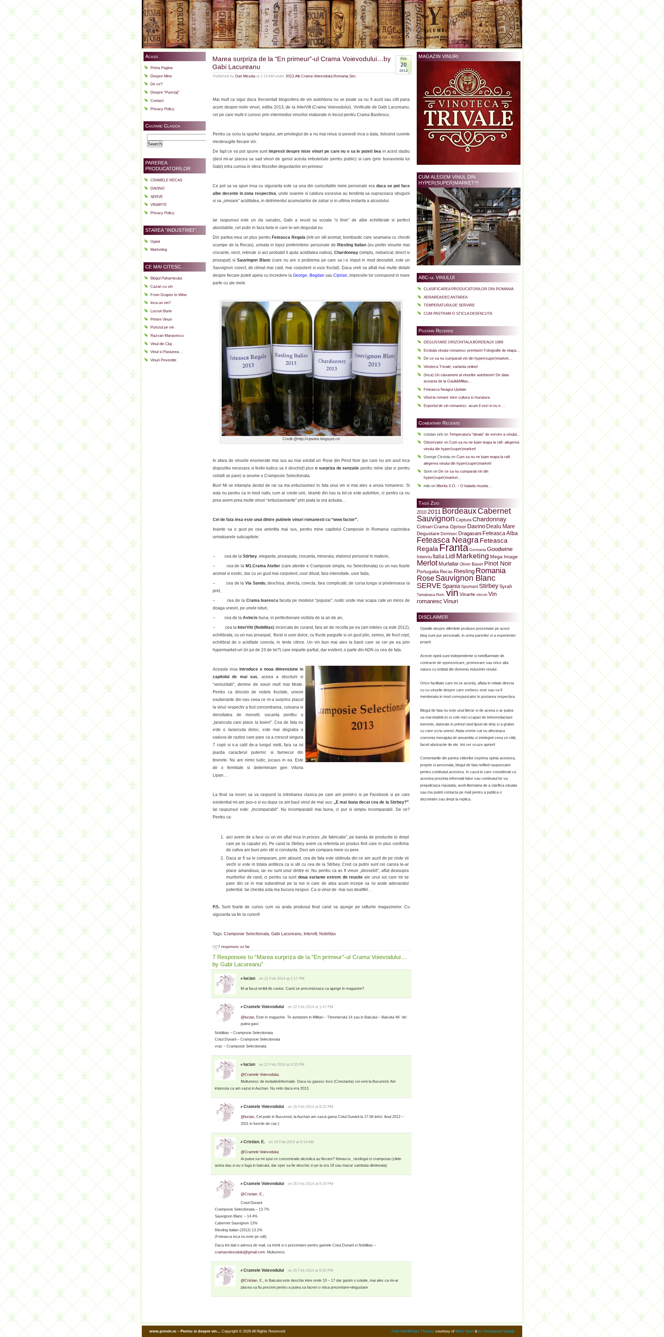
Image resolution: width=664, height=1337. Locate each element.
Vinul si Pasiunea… (166, 352)
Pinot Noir (497, 563)
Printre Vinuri (161, 319)
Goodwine (500, 549)
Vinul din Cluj (161, 344)
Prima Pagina (161, 68)
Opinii (155, 241)
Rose (425, 578)
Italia (438, 556)
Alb (297, 76)
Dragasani (469, 533)
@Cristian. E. (252, 1194)
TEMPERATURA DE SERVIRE (449, 305)
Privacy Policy (162, 109)
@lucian (247, 1017)
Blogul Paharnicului (166, 278)
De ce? (156, 84)
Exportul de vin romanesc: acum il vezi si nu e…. (464, 406)
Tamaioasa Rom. (431, 594)
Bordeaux (459, 510)
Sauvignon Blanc (465, 577)
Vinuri (450, 601)
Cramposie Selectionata (246, 933)
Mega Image (504, 556)
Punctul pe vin (162, 327)
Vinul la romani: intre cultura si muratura (457, 397)
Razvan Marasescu (167, 335)
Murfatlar (449, 564)
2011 (434, 511)
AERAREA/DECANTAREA (446, 297)
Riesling (464, 571)
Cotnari (425, 526)
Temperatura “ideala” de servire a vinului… (484, 434)
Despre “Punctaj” (164, 92)
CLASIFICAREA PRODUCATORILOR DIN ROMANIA (469, 289)
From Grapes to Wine (168, 295)
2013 (290, 76)
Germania (477, 550)
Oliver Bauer (471, 564)
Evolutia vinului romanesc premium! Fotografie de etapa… (472, 350)
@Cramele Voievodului (259, 1074)
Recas (446, 571)
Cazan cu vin (161, 286)
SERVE (156, 197)
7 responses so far (234, 947)
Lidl (450, 556)
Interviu (424, 556)
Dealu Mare (500, 526)
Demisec (449, 533)
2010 (421, 512)
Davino (476, 526)
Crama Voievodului (316, 76)
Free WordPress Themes (412, 1331)
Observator (433, 442)
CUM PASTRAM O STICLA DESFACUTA (458, 313)
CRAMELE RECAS (166, 180)
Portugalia (428, 571)
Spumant (469, 586)
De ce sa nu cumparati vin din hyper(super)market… (468, 358)
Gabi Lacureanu (286, 933)
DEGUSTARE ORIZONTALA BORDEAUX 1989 (463, 342)
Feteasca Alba (500, 533)
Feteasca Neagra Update (445, 389)
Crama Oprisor (450, 526)
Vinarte (467, 594)
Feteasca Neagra (448, 539)
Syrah (505, 586)
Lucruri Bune (161, 311)
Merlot (427, 563)
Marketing (158, 249)
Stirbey (488, 585)
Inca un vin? (160, 303)
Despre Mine (161, 76)
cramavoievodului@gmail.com (240, 1252)
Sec (352, 76)
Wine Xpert (464, 1331)
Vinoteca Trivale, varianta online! (451, 366)
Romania (340, 76)
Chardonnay (489, 519)
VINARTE (158, 204)
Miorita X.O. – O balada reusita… (464, 486)
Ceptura (463, 520)
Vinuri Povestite (163, 360)
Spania (451, 585)
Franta (453, 547)
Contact (157, 100)
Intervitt (310, 933)
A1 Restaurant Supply (496, 1331)
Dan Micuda (245, 76)
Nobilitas (327, 933)
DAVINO (157, 188)
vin (452, 592)
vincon (481, 594)
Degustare (428, 533)
